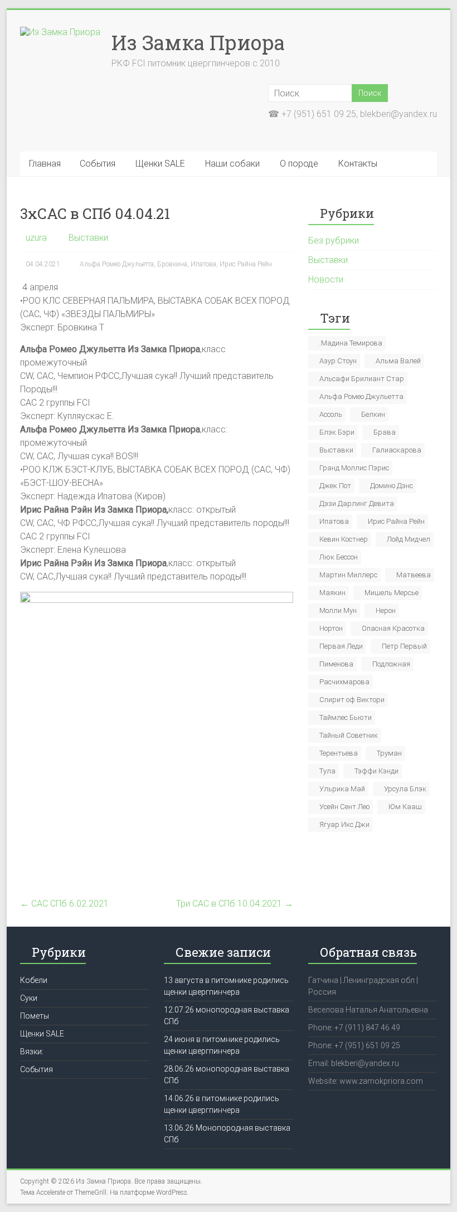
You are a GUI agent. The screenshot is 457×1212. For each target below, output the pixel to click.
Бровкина (172, 264)
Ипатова (203, 264)
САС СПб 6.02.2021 (64, 903)
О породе (299, 163)
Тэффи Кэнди (376, 771)
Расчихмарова (344, 682)
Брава (384, 432)
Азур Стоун (338, 361)
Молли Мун (338, 610)
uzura (36, 237)
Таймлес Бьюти (345, 717)
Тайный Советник (348, 735)
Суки (28, 998)
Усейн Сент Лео (344, 806)
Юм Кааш (405, 806)
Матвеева (413, 575)
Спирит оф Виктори (352, 699)
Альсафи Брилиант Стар (361, 378)
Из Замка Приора (198, 42)
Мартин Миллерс (348, 575)
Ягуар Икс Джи (344, 824)
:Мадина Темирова (350, 343)
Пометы (34, 1015)
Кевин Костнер (343, 539)
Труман (389, 753)
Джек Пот (335, 485)
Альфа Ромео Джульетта (117, 264)
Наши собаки (232, 163)
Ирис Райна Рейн (246, 264)
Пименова (336, 664)
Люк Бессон (338, 557)
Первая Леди (341, 646)
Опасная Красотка (393, 628)
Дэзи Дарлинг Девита (356, 503)
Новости (325, 279)
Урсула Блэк (405, 789)
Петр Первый (404, 646)
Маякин (332, 592)
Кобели (33, 980)
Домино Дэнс (391, 485)
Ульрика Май (342, 789)
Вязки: (31, 1051)
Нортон (331, 628)
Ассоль (330, 414)
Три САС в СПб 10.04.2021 (234, 903)
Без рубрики (333, 240)
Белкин (373, 414)
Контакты (357, 163)
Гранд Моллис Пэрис (354, 468)
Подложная (391, 664)
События (97, 163)
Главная (45, 163)
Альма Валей (398, 361)
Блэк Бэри (336, 432)
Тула (327, 771)
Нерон (386, 610)
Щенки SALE (160, 163)
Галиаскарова (396, 450)
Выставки (88, 237)
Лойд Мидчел (408, 539)
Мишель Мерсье (391, 592)
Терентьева (338, 753)
